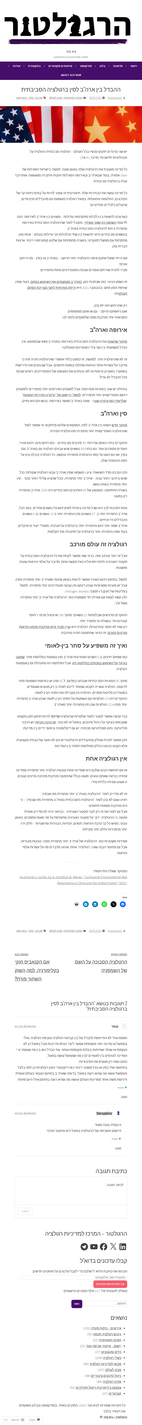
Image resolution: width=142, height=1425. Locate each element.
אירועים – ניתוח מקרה (106, 1328)
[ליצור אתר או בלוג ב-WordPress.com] (101, 1417)
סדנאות (118, 66)
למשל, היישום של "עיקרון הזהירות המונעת (52, 395)
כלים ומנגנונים (111, 1352)
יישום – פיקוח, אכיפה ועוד (103, 1346)
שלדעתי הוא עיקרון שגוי (110, 401)
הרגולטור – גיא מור (115, 1417)
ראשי (133, 66)
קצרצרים (115, 1393)
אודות (16, 66)
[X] (113, 1246)
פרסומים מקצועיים (60, 66)
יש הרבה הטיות (46, 722)
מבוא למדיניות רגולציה (105, 1364)
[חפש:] (104, 1303)
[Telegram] (84, 1246)
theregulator (115, 97)
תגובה (124, 1096)
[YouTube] (93, 1246)
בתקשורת (34, 66)
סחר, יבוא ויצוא (24, 97)
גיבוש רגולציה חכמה (107, 1334)
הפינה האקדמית (73, 97)
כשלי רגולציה (112, 1358)
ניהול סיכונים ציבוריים (106, 1376)
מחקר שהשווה (117, 341)
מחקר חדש (119, 425)
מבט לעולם (55, 97)
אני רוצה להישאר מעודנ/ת (110, 1284)
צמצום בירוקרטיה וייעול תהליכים (98, 1387)
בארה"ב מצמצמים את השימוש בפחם (56, 282)
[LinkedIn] (122, 1246)
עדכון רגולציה (112, 1382)
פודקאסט (86, 66)
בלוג (102, 66)
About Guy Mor (71, 75)
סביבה (39, 97)
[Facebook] (103, 1246)
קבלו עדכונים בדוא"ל (103, 1260)
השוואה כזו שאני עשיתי (100, 222)
